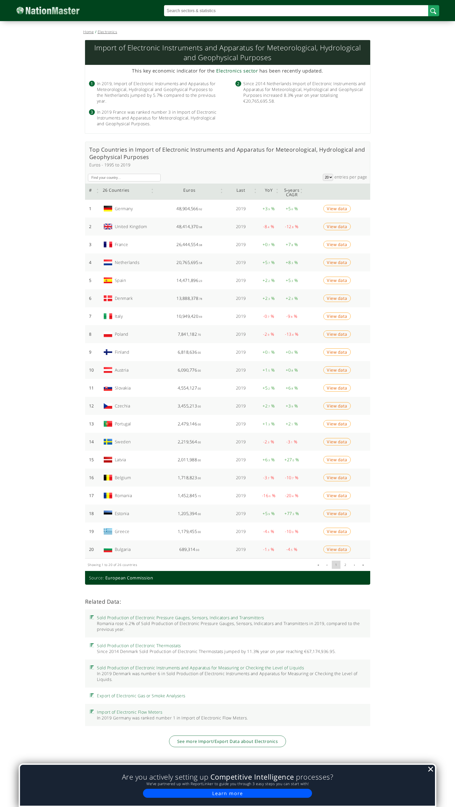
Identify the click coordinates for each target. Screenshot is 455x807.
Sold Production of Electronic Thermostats (139, 730)
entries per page (350, 177)
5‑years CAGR (292, 192)
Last (240, 190)
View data (337, 211)
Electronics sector (237, 71)
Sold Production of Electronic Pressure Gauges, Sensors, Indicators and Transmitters (180, 702)
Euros (189, 190)
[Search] (433, 10)
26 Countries (116, 190)
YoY (269, 190)
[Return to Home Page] (56, 11)
